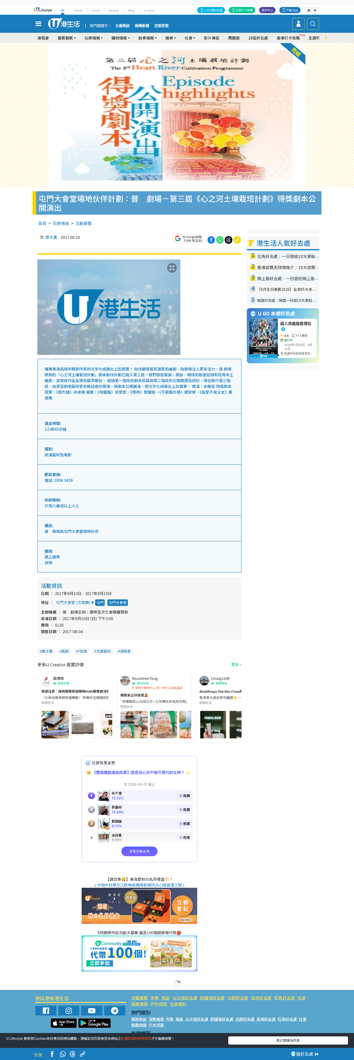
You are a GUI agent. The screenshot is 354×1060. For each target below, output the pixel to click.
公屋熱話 (122, 26)
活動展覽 (83, 223)
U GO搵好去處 (213, 10)
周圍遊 (234, 38)
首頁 (42, 223)
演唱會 (43, 38)
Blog (131, 10)
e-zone (149, 10)
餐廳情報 (139, 1004)
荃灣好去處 (261, 998)
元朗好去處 (238, 998)
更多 (235, 664)
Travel (78, 10)
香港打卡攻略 (288, 38)
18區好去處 (258, 38)
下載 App (292, 10)
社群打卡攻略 (244, 10)
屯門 (100, 602)
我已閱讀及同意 (288, 1040)
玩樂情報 (61, 223)
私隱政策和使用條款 (136, 1038)
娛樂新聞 (142, 26)
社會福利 (178, 1004)
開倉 (166, 998)
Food (95, 10)
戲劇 (65, 651)
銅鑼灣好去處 (212, 998)
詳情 (48, 562)
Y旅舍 (82, 651)
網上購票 (52, 557)
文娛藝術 (103, 651)
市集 (155, 998)
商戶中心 (267, 10)
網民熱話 (139, 1019)
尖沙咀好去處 (185, 998)
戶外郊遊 (159, 1004)
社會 (302, 998)
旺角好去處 (284, 998)
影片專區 (211, 38)
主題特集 (316, 38)
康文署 (51, 237)
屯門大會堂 (118, 602)
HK (62, 10)
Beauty (114, 10)
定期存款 (161, 26)
